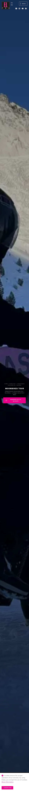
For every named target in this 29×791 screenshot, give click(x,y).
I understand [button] (7, 787)
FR (11, 2)
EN (12, 5)
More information (7, 782)
